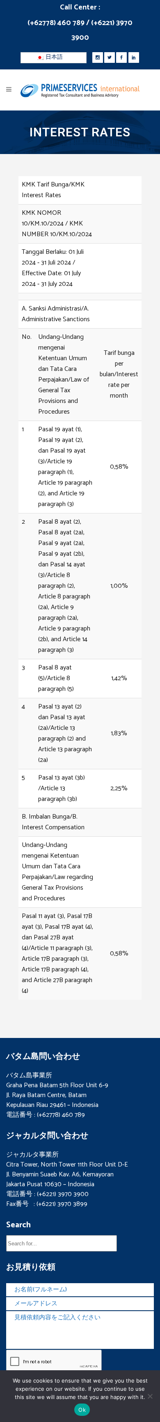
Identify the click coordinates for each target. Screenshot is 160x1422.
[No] (150, 1396)
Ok (82, 1409)
